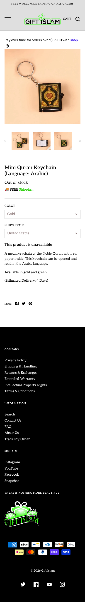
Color (10, 206)
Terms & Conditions (20, 391)
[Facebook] (36, 585)
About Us (12, 433)
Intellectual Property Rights (26, 385)
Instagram (12, 462)
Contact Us (13, 420)
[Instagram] (62, 585)
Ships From (15, 225)
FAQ (8, 427)
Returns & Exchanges (21, 373)
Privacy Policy (16, 360)
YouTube (11, 468)
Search (10, 414)
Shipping (26, 189)
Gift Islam (48, 570)
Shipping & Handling (21, 366)
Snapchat (12, 481)
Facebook (12, 474)
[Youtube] (49, 585)
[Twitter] (22, 585)
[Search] (78, 19)
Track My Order (17, 439)
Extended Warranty (20, 379)
